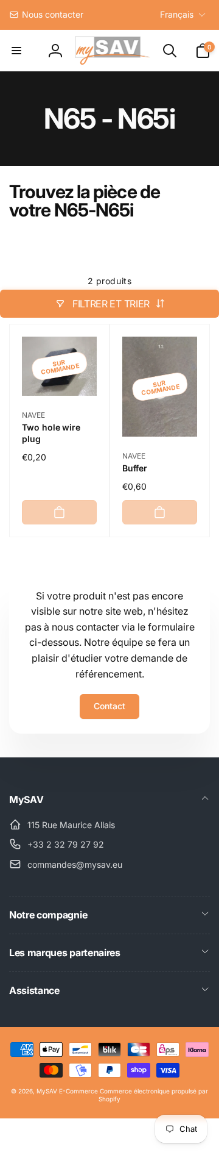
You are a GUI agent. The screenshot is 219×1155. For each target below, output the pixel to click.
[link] (46, 14)
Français (176, 14)
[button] (16, 50)
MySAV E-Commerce (67, 1091)
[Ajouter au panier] (59, 512)
